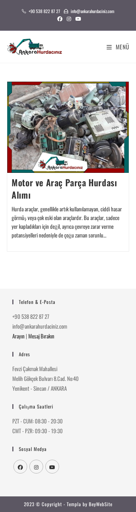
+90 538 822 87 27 (44, 11)
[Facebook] (20, 467)
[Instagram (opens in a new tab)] (69, 18)
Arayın (18, 336)
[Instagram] (36, 467)
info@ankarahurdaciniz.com (92, 11)
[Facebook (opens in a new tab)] (60, 18)
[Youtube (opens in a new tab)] (77, 18)
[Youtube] (52, 467)
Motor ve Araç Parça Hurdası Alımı (64, 188)
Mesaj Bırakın (41, 336)
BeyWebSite (100, 504)
